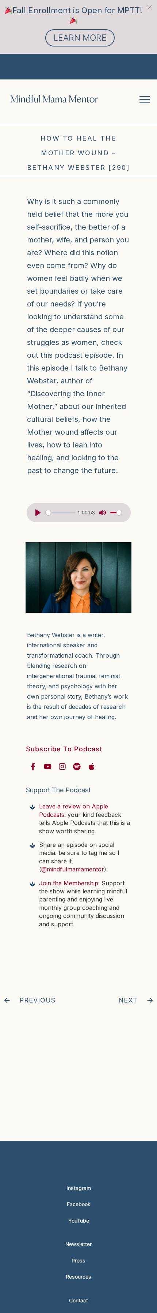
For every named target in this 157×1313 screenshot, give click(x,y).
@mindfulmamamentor (72, 869)
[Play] (38, 512)
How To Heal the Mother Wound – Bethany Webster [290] (78, 152)
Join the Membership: (69, 883)
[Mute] (102, 512)
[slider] (61, 512)
